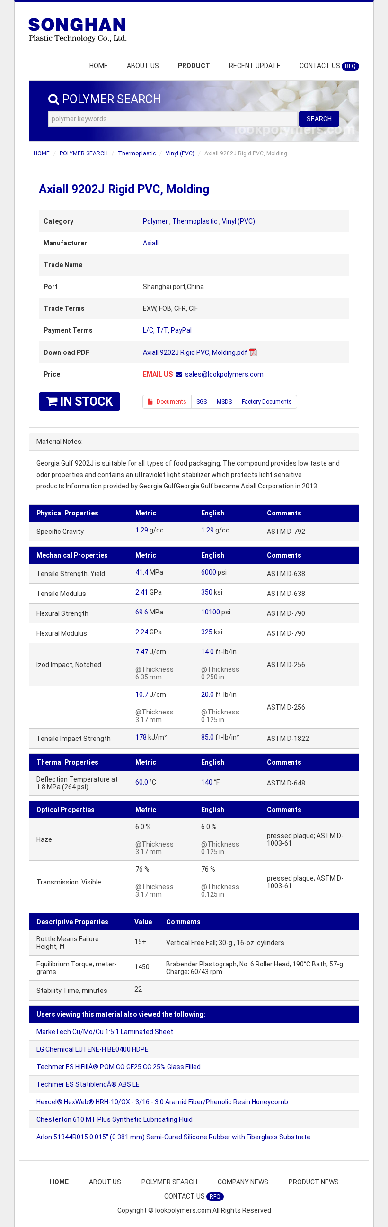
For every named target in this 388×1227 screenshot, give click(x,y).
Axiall (151, 243)
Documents (169, 401)
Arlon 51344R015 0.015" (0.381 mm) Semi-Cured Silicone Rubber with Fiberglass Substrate (173, 1137)
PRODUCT (194, 66)
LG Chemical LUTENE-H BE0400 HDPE (92, 1049)
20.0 (207, 694)
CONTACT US (328, 66)
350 (206, 592)
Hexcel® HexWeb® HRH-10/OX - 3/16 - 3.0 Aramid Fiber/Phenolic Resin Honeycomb (162, 1102)
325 (206, 632)
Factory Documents (267, 401)
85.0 (207, 737)
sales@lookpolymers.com (224, 374)
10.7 (141, 694)
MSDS (224, 401)
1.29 (141, 530)
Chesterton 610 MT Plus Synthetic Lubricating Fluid (114, 1119)
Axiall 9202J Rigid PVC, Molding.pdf (195, 352)
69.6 (141, 612)
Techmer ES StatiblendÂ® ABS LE (88, 1084)
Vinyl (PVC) (180, 153)
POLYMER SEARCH (84, 153)
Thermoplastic (137, 153)
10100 (210, 612)
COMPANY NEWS (243, 1182)
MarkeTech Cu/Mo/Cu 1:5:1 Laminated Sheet (104, 1032)
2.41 (141, 592)
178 (141, 737)
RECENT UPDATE (255, 66)
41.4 (141, 572)
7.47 (141, 652)
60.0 (141, 782)
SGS (201, 401)
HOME (98, 66)
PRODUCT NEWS (314, 1182)
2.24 (141, 632)
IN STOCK (85, 401)
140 (206, 782)
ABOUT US (143, 66)
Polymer (155, 221)
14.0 (207, 652)
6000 (208, 572)
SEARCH (319, 119)
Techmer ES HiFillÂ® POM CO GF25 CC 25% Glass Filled (118, 1067)
